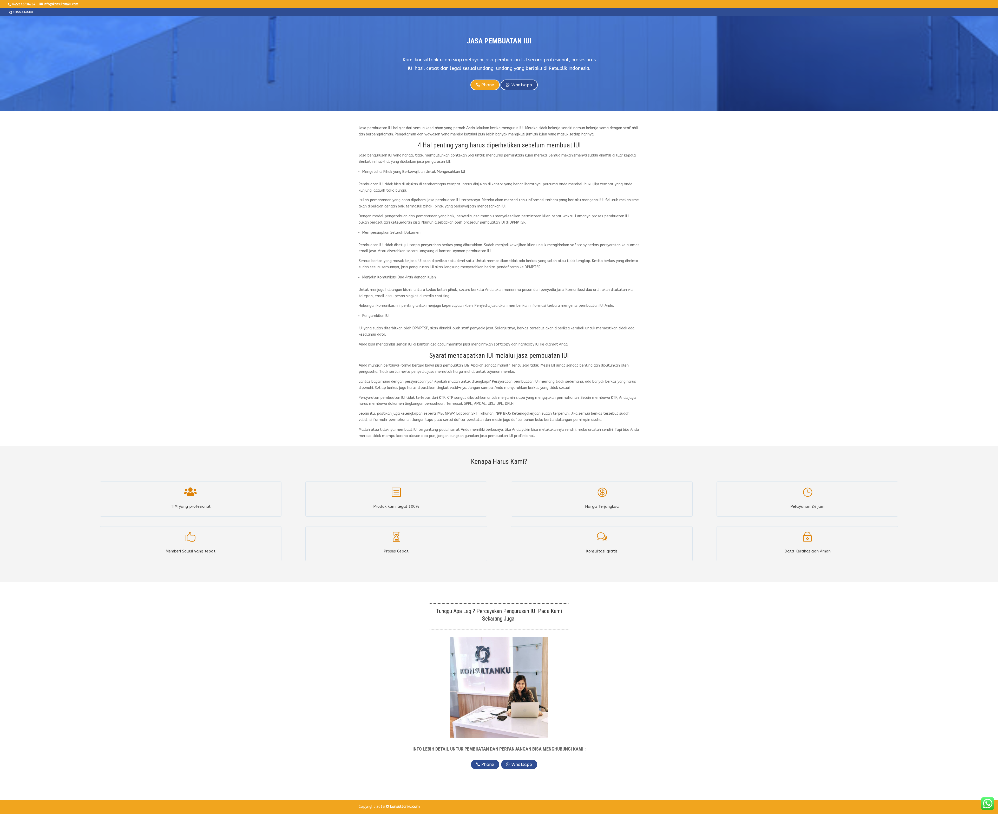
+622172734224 (23, 4)
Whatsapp (521, 84)
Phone (487, 84)
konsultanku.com (405, 806)
